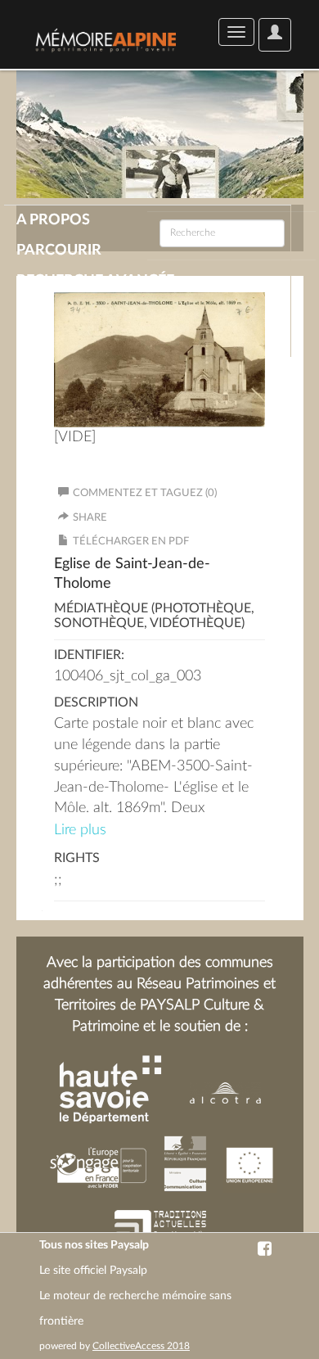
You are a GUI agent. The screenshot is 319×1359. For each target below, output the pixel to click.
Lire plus (80, 830)
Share (90, 517)
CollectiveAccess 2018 (141, 1346)
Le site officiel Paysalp (93, 1270)
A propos (53, 220)
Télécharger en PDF (131, 541)
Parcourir (58, 250)
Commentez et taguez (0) (145, 493)
